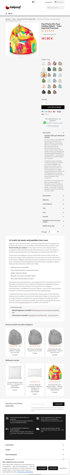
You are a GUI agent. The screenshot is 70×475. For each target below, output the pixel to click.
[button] (33, 2)
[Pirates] (54, 63)
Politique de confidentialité (25, 472)
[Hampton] (60, 86)
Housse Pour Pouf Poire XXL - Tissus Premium (43, 315)
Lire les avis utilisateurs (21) (49, 34)
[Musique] (60, 74)
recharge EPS (49, 300)
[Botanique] (60, 69)
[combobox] (55, 7)
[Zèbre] (49, 69)
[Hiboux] (60, 63)
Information (35, 445)
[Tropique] (54, 69)
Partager (49, 232)
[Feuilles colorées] (43, 92)
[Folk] (49, 74)
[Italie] (43, 69)
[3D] (54, 80)
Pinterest (58, 232)
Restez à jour (35, 459)
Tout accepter (42, 468)
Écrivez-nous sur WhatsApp (53, 124)
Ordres (35, 450)
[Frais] (43, 74)
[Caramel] (43, 63)
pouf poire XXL (46, 291)
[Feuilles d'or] (49, 92)
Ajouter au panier (52, 107)
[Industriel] (60, 80)
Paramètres (63, 468)
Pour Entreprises (35, 455)
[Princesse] (49, 63)
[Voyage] (49, 86)
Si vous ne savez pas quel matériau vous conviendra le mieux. (21, 421)
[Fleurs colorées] (54, 92)
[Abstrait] (54, 74)
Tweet (53, 232)
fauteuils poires (24, 302)
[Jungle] (43, 80)
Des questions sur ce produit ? (53, 120)
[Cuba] (54, 86)
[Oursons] (43, 86)
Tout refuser (53, 468)
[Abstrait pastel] (49, 80)
